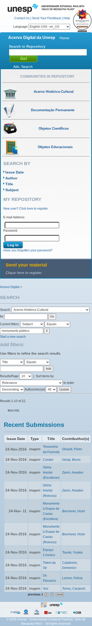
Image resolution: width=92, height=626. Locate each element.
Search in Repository (27, 46)
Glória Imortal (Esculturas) (51, 472)
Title (9, 184)
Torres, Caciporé (73, 588)
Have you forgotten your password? (28, 250)
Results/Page (9, 376)
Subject (12, 190)
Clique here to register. (24, 273)
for (2, 316)
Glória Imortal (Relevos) (49, 490)
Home (64, 38)
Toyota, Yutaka (72, 552)
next (60, 594)
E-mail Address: (14, 217)
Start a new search (13, 336)
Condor (48, 459)
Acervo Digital (9, 287)
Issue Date (14, 172)
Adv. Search (23, 67)
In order (68, 383)
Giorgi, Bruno (71, 459)
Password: (10, 230)
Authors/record (35, 389)
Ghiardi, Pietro (72, 449)
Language (20, 26)
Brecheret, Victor (73, 511)
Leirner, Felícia (72, 578)
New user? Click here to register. (25, 208)
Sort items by (45, 376)
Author (11, 178)
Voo (45, 588)
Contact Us (22, 18)
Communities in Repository (47, 76)
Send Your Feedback (46, 18)
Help (66, 18)
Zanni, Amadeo (72, 472)
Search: (6, 310)
